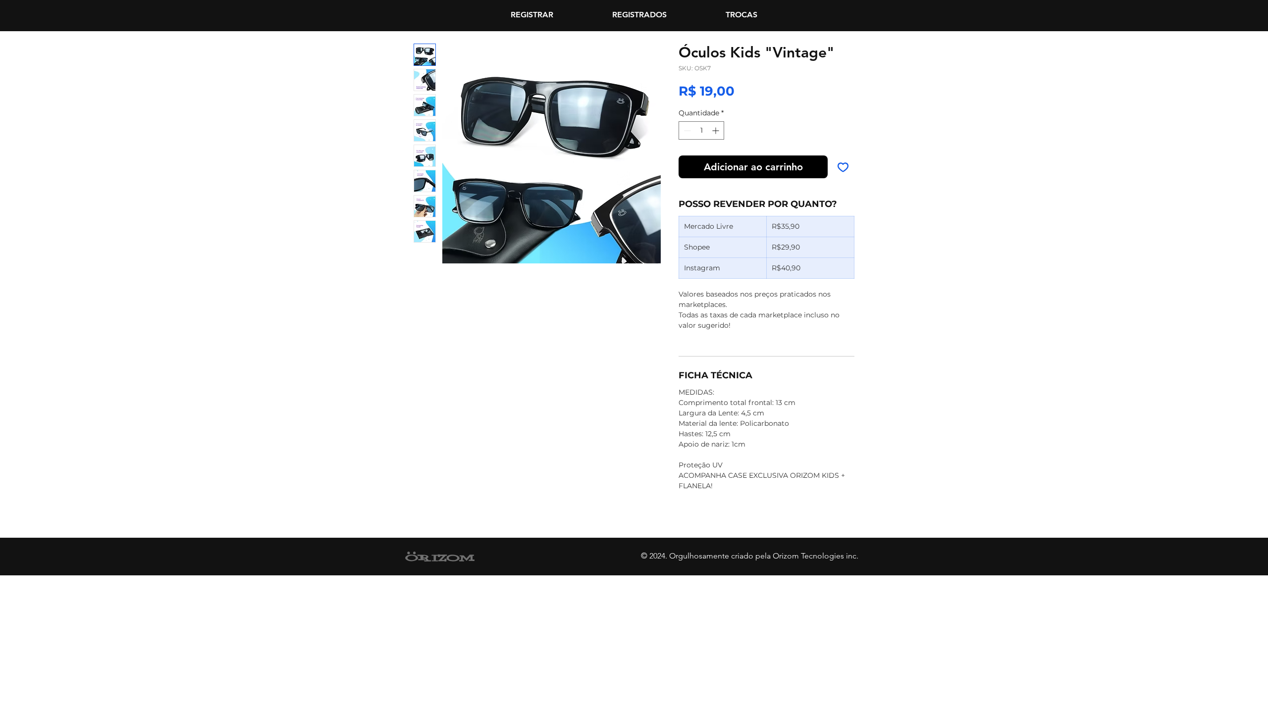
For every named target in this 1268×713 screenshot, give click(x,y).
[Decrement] (686, 130)
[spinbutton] (701, 130)
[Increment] (716, 130)
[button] (741, 14)
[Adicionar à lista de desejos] (843, 166)
